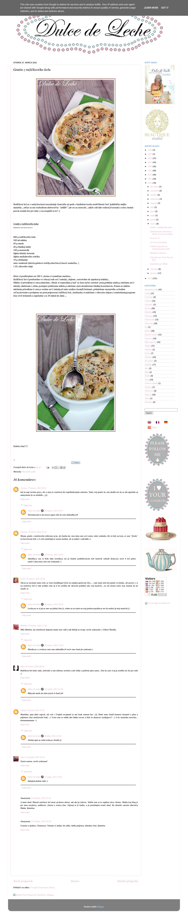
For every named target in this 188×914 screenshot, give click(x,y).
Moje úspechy (150, 342)
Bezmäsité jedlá (28, 471)
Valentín (148, 387)
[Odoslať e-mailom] (53, 467)
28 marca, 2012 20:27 (54, 510)
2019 (150, 154)
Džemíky (148, 312)
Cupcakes (149, 304)
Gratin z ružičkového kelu (161, 227)
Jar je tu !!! (155, 238)
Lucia (22, 579)
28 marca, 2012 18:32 (35, 579)
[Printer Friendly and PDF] (75, 462)
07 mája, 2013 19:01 (53, 777)
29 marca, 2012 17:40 (37, 625)
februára (154, 269)
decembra (154, 186)
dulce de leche (34, 510)
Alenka (23, 710)
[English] (148, 422)
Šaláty (147, 376)
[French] (157, 422)
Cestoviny (149, 297)
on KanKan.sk (164, 603)
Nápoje (148, 346)
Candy (147, 293)
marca (153, 223)
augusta (154, 203)
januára (154, 273)
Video (147, 398)
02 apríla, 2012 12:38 (54, 689)
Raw (146, 368)
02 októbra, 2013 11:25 (41, 798)
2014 (150, 174)
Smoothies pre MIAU (159, 264)
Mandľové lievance (158, 253)
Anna (22, 757)
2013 (150, 179)
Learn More (151, 7)
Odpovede (28, 505)
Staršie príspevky (127, 881)
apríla (153, 219)
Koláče (147, 331)
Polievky (148, 357)
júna (152, 211)
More (154, 427)
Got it (164, 7)
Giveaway (149, 316)
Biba (22, 666)
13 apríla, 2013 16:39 (35, 757)
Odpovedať (25, 499)
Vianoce (148, 394)
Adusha (23, 532)
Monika (23, 625)
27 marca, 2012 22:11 (37, 532)
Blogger (100, 906)
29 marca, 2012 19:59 (54, 645)
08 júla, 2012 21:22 (53, 736)
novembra (154, 191)
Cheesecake (149, 319)
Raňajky (148, 364)
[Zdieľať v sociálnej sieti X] (58, 467)
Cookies (148, 301)
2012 (150, 183)
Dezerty (148, 308)
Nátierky (148, 349)
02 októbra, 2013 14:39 (41, 821)
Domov (75, 881)
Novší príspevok (23, 881)
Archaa (23, 488)
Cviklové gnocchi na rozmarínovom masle (160, 247)
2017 (150, 162)
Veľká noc (149, 391)
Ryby (147, 372)
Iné (146, 327)
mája (152, 215)
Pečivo (147, 353)
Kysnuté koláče (151, 334)
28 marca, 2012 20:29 (54, 604)
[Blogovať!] (55, 467)
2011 (150, 278)
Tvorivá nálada (151, 383)
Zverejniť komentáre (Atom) (42, 887)
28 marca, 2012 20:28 (54, 554)
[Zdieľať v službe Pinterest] (64, 467)
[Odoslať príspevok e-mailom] (48, 467)
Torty (147, 379)
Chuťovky (149, 323)
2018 (150, 158)
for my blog (153, 603)
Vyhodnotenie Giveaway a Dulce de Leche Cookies (161, 232)
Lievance (148, 338)
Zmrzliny (148, 402)
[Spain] (148, 427)
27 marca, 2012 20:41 (37, 488)
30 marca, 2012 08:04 (34, 666)
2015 (150, 170)
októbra (153, 195)
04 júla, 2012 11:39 (36, 710)
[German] (165, 422)
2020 (150, 150)
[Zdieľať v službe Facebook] (61, 467)
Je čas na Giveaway (158, 242)
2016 (150, 166)
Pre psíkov (149, 361)
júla (152, 207)
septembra (155, 199)
